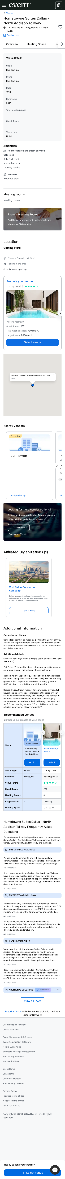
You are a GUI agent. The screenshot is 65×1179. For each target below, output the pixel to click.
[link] (29, 442)
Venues (9, 13)
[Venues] (58, 5)
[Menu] (4, 5)
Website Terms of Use (13, 1101)
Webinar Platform (11, 1061)
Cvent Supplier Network (14, 1025)
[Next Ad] (60, 313)
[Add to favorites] (60, 27)
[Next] (61, 44)
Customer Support (12, 1078)
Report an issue (13, 1011)
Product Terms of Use (13, 1096)
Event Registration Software (17, 1042)
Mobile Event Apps (12, 1047)
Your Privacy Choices (13, 1083)
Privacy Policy (10, 1091)
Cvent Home (9, 1069)
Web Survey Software (13, 1056)
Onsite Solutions (11, 1029)
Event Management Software (17, 1037)
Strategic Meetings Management (19, 1051)
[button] (32, 385)
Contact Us (8, 1074)
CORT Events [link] (19, 455)
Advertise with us (11, 1105)
